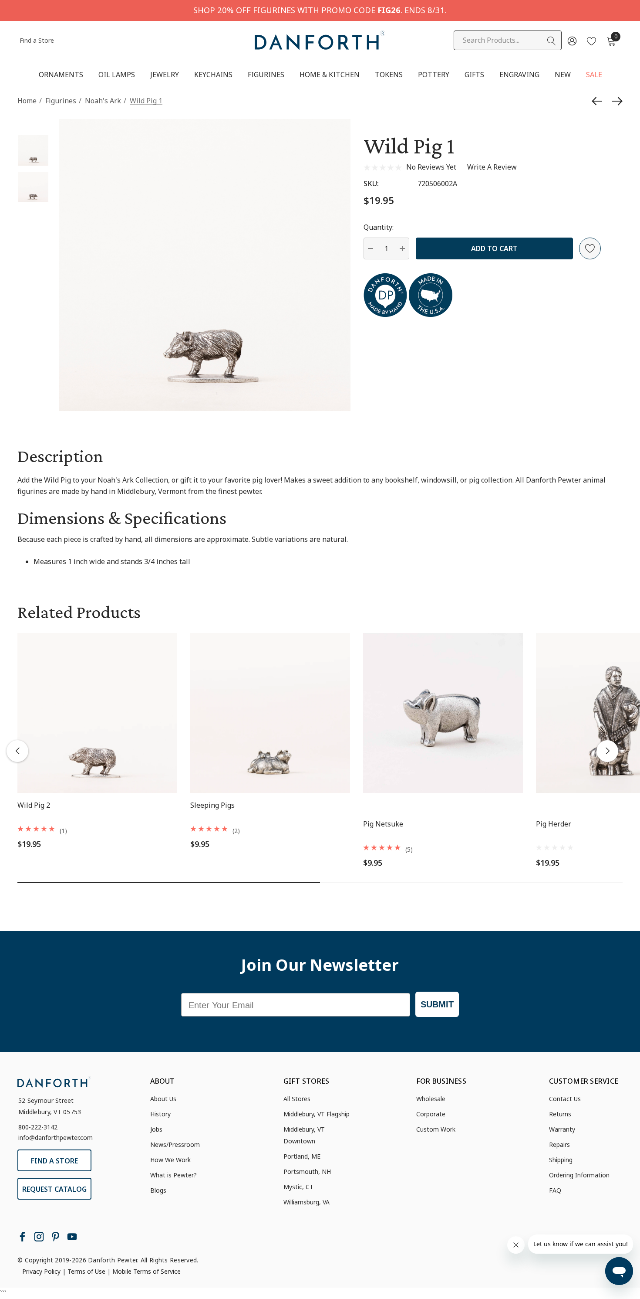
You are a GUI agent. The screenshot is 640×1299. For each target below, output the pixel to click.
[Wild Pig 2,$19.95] (97, 713)
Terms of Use (86, 1271)
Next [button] (607, 751)
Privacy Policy (41, 1271)
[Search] (551, 41)
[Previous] (599, 101)
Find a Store (37, 40)
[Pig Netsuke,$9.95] (443, 713)
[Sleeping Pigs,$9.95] (270, 713)
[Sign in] (571, 41)
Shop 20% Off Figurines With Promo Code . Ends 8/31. (320, 9)
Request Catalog (54, 1189)
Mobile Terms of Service (146, 1271)
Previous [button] (17, 751)
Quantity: (379, 227)
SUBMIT (437, 1004)
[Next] (615, 101)
